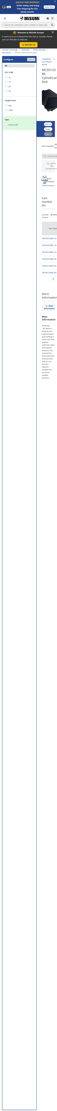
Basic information (49, 307)
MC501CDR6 (13, 125)
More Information (48, 180)
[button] (49, 7)
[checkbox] (19, 78)
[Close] (53, 32)
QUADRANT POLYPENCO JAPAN (47, 62)
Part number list (44, 180)
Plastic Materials (39, 50)
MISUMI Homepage (10, 50)
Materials (25, 50)
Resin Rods (6, 52)
